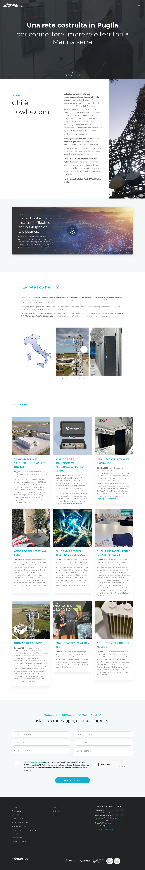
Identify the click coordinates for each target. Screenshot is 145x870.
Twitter (56, 807)
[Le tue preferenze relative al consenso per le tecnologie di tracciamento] (2, 652)
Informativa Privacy (36, 762)
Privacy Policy (16, 834)
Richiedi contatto (72, 780)
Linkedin (56, 811)
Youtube (56, 815)
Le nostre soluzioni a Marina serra (24, 830)
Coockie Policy (17, 838)
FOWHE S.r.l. (109, 830)
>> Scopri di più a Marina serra (71, 504)
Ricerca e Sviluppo (18, 819)
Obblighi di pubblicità (19, 841)
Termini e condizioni (19, 826)
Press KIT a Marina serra (20, 822)
